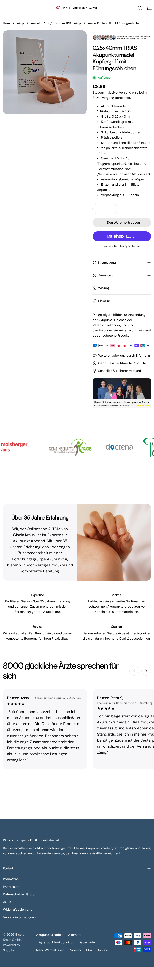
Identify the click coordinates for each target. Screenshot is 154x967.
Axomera (74, 935)
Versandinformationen (19, 917)
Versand (125, 92)
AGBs (7, 902)
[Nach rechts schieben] (146, 671)
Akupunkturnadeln (29, 23)
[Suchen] (140, 8)
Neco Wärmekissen (50, 950)
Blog (89, 950)
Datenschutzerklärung (19, 894)
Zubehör (75, 950)
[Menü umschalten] (5, 8)
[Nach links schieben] (134, 671)
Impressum (11, 887)
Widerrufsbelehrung (17, 909)
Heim (6, 23)
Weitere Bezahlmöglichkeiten (122, 246)
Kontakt (102, 950)
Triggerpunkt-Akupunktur (55, 942)
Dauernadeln (88, 942)
